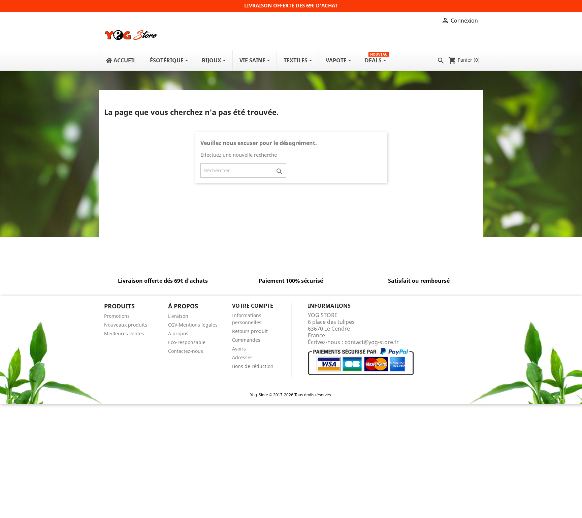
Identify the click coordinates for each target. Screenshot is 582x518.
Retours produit (250, 331)
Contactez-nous (185, 351)
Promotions (117, 316)
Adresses (242, 357)
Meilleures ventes (124, 333)
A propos (178, 333)
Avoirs (239, 348)
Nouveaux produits (125, 325)
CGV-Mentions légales (193, 325)
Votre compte (252, 305)
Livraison (178, 316)
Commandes (246, 340)
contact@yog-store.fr (372, 342)
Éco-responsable (186, 342)
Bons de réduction (252, 366)
